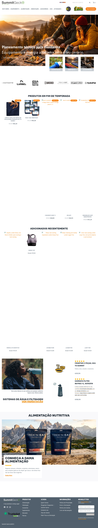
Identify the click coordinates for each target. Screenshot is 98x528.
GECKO (79, 9)
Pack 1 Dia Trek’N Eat (31, 118)
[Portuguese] (63, 2)
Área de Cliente (78, 2)
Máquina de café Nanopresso (88, 216)
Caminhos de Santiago (68, 9)
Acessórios (25, 508)
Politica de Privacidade (66, 503)
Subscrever (90, 514)
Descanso (25, 513)
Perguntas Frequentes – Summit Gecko (47, 506)
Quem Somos (44, 503)
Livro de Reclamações (66, 510)
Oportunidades (91, 9)
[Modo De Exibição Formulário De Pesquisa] (90, 2)
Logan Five (69, 348)
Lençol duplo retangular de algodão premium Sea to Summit (13, 119)
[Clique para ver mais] (56, 64)
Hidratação (25, 505)
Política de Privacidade (82, 518)
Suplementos (26, 510)
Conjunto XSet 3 (50, 215)
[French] (61, 2)
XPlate (69, 215)
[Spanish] (64, 2)
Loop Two (88, 348)
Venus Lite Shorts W (13, 348)
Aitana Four (50, 348)
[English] (60, 2)
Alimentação (25, 503)
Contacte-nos (44, 510)
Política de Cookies (65, 508)
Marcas (24, 515)
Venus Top (31, 250)
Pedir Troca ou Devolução (48, 515)
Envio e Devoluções (65, 505)
